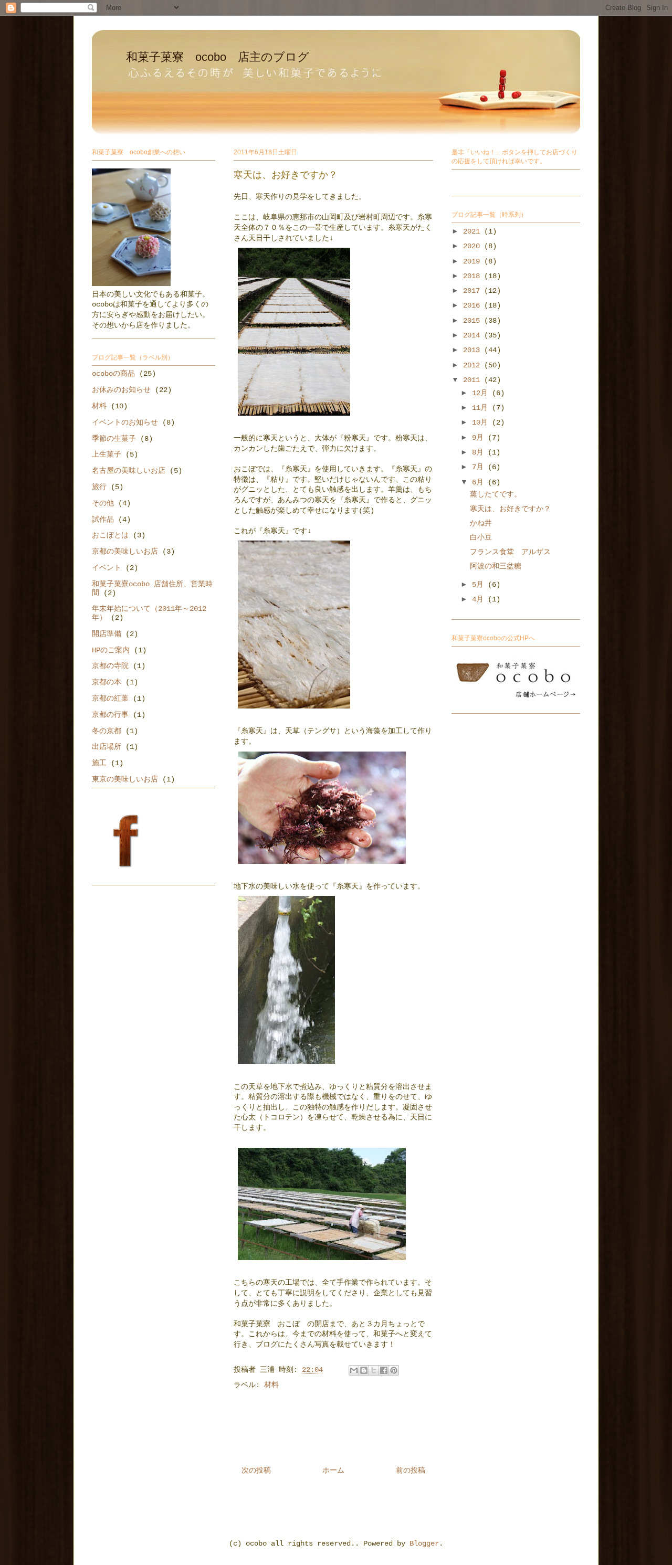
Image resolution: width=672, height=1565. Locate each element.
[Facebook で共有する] (384, 1370)
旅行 (99, 487)
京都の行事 (110, 715)
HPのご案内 (111, 650)
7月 (480, 467)
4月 (480, 599)
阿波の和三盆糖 (495, 566)
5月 (480, 584)
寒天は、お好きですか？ (510, 509)
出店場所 (106, 747)
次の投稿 (256, 1470)
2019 (473, 261)
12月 (482, 393)
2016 (473, 305)
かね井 (481, 523)
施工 (99, 763)
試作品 (103, 519)
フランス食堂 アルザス (510, 552)
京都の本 (106, 682)
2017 (473, 291)
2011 (473, 380)
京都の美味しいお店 (125, 551)
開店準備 (106, 634)
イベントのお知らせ (125, 422)
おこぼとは (110, 535)
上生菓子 (106, 454)
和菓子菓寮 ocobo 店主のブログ (217, 57)
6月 (480, 482)
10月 (482, 422)
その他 (103, 503)
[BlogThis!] (364, 1370)
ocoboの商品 (113, 373)
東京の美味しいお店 (125, 779)
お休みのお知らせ (121, 390)
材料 (271, 1385)
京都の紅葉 (110, 698)
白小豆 (481, 537)
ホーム (333, 1470)
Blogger (424, 1543)
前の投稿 (410, 1470)
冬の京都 (106, 731)
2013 (473, 350)
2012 (473, 365)
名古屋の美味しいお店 (128, 471)
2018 (473, 276)
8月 (480, 452)
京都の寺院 (110, 666)
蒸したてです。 (495, 494)
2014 (473, 335)
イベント (106, 568)
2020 (473, 246)
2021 (473, 231)
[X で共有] (374, 1370)
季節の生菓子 (114, 439)
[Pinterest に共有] (393, 1370)
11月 (482, 408)
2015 (473, 320)
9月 (480, 437)
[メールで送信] (354, 1370)
